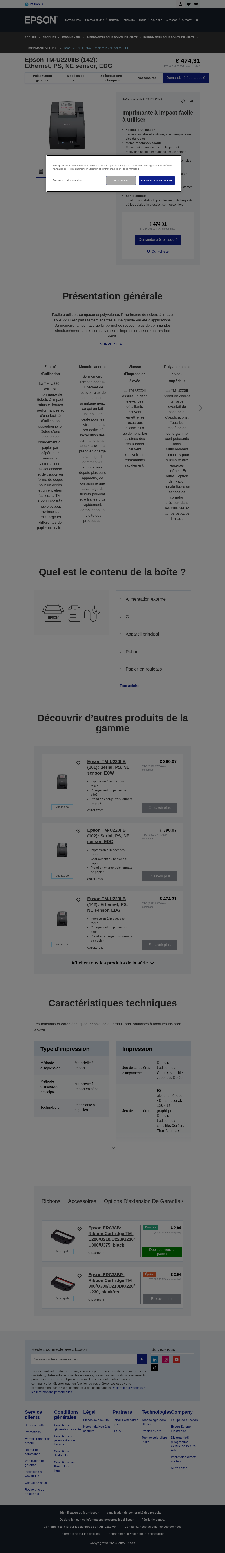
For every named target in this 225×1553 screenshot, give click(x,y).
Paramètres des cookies (67, 180)
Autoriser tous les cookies (156, 180)
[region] (113, 173)
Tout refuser (121, 180)
